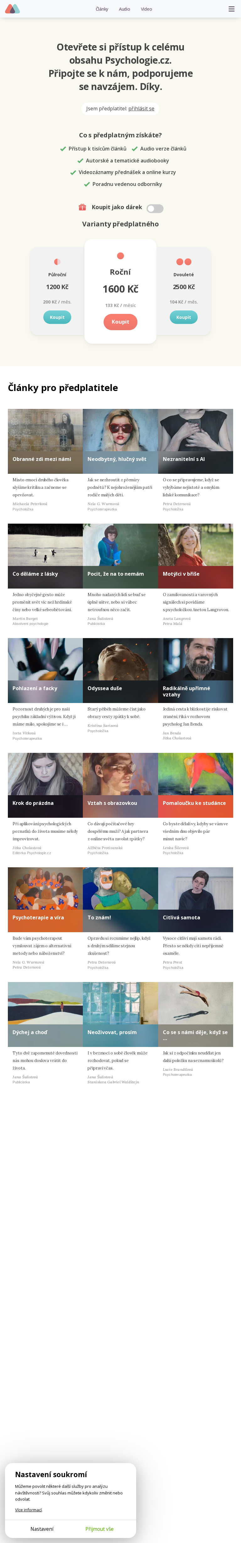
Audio (124, 9)
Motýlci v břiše (181, 573)
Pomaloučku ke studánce (194, 803)
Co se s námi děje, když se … (195, 1035)
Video (146, 9)
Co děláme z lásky (35, 573)
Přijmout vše (99, 1528)
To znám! (99, 917)
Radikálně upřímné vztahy (186, 691)
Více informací (28, 1510)
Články (102, 9)
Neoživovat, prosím (112, 1032)
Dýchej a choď (30, 1032)
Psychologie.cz (12, 9)
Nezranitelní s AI (184, 459)
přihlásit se (141, 108)
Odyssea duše (105, 688)
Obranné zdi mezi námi (42, 459)
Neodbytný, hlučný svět (117, 459)
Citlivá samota (181, 917)
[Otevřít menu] (231, 8)
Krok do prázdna (33, 803)
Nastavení (41, 1528)
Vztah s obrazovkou (112, 803)
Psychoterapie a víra (38, 917)
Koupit (57, 317)
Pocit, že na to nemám (116, 573)
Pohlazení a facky (35, 688)
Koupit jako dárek (118, 207)
